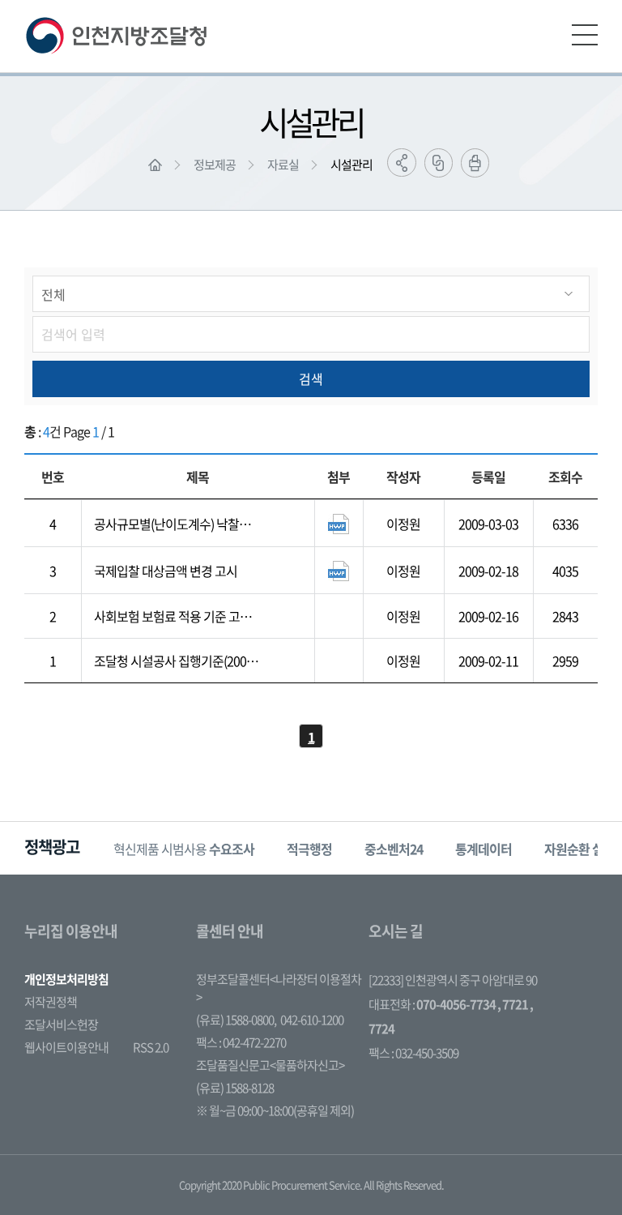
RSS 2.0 (150, 1047)
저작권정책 (50, 1002)
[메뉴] (585, 34)
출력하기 (475, 163)
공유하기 (401, 162)
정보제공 (215, 164)
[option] (184, 848)
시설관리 (351, 164)
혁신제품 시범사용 (183, 848)
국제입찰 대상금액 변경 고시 (165, 570)
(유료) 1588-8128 (235, 1088)
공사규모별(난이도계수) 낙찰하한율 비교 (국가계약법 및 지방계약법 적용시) (174, 523)
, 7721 (512, 1004)
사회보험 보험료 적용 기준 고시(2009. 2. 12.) (172, 616)
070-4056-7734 (456, 1004)
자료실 (283, 164)
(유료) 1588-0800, (236, 1020)
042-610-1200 (311, 1020)
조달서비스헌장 (61, 1024)
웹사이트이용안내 (66, 1047)
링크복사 (438, 163)
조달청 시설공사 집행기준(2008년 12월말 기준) (173, 660)
